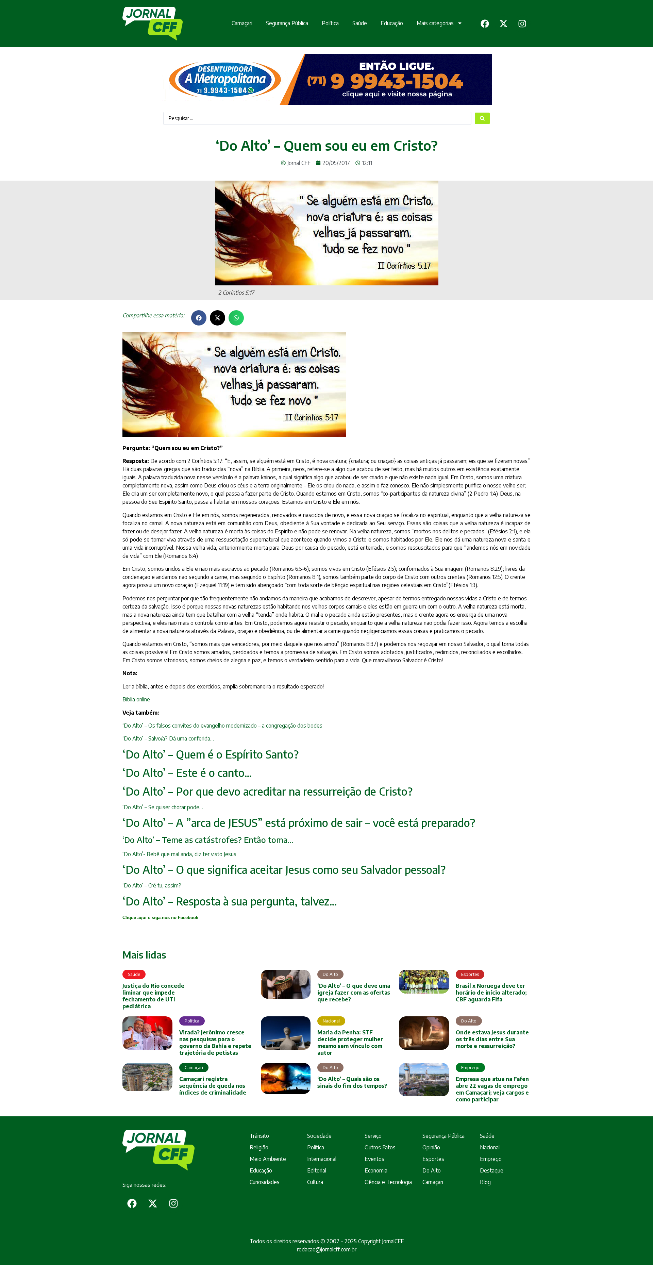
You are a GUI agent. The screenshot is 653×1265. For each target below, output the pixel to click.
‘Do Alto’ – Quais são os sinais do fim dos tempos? (352, 1082)
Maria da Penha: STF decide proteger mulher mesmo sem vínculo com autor (350, 1042)
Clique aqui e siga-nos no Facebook (160, 917)
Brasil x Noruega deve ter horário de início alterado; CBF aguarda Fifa (491, 992)
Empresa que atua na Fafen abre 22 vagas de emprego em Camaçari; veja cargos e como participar (492, 1089)
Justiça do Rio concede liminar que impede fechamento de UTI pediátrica (153, 996)
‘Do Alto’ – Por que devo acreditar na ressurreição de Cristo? (267, 791)
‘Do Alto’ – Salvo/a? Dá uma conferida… (168, 738)
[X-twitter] (503, 23)
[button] (198, 318)
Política (330, 23)
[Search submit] (482, 118)
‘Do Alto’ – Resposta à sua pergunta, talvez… (229, 901)
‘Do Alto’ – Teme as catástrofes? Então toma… (208, 839)
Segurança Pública (287, 23)
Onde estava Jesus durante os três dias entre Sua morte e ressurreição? (492, 1039)
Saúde (359, 23)
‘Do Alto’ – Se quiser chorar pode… (162, 807)
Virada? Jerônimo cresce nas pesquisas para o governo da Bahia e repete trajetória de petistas (215, 1042)
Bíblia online (136, 699)
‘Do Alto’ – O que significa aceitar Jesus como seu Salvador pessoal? (284, 869)
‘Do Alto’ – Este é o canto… (187, 772)
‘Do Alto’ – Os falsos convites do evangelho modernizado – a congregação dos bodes (222, 725)
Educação (392, 23)
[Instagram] (522, 23)
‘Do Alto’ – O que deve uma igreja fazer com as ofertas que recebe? (353, 992)
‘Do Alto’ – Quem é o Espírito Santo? (210, 754)
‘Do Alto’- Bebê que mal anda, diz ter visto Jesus (179, 854)
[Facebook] (484, 23)
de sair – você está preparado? (298, 822)
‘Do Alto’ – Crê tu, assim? (151, 885)
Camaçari (242, 23)
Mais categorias (435, 23)
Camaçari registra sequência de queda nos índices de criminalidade (212, 1086)
